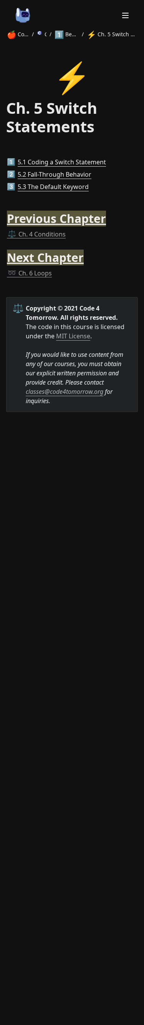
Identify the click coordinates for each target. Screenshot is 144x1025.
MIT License (73, 336)
